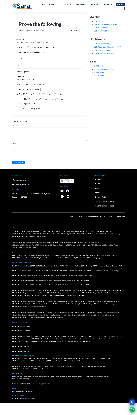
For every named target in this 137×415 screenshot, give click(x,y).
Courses (98, 188)
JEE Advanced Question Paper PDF (34, 242)
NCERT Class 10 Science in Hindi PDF (109, 336)
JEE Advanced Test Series (104, 53)
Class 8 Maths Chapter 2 (61, 312)
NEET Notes (99, 73)
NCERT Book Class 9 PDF (20, 347)
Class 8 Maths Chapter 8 (54, 315)
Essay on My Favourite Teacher (45, 376)
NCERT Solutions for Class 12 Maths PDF (49, 266)
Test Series (80, 4)
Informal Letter (17, 384)
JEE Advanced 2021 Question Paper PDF (25, 245)
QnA (14, 388)
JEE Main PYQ (100, 21)
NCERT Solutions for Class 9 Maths (23, 301)
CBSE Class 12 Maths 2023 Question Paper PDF (64, 358)
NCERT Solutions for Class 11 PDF (23, 271)
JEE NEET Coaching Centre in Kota (23, 398)
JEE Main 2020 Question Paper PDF (24, 234)
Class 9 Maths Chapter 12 (20, 306)
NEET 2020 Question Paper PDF (107, 255)
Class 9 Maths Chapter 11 (105, 304)
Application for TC (46, 384)
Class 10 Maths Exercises (75, 295)
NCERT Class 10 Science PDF (87, 336)
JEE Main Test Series (102, 31)
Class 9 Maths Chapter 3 (77, 301)
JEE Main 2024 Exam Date (89, 234)
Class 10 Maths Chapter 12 (21, 295)
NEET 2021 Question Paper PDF (85, 255)
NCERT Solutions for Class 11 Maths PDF (49, 271)
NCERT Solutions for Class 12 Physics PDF (77, 266)
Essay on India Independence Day (67, 376)
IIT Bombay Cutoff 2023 (20, 236)
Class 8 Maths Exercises (55, 317)
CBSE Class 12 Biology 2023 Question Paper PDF (63, 361)
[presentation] (33, 43)
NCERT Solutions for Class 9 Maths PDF (48, 280)
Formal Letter (26, 384)
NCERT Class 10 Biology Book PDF (49, 341)
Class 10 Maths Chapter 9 (73, 293)
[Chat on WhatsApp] (132, 409)
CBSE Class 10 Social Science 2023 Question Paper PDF (30, 369)
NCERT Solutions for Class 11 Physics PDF (77, 271)
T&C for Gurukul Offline (104, 201)
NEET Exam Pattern (57, 258)
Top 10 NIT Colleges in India (37, 236)
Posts (97, 184)
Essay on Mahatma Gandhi (100, 376)
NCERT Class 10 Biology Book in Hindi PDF (76, 341)
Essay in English (17, 376)
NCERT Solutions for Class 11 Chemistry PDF (106, 271)
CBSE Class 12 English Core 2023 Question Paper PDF (30, 358)
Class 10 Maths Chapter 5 (115, 290)
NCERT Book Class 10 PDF (21, 336)
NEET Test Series (101, 76)
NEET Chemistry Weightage (74, 258)
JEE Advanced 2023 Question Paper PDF (59, 242)
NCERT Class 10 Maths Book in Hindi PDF (49, 339)
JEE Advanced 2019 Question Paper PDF (80, 245)
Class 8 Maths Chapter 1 (44, 312)
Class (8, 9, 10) (65, 4)
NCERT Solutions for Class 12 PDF (23, 266)
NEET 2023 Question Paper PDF (41, 255)
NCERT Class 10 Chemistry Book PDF (24, 341)
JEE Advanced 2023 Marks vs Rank (105, 245)
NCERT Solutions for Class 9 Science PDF (75, 280)
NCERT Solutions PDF (21, 263)
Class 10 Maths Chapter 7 (38, 293)
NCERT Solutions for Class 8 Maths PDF (48, 285)
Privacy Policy (101, 197)
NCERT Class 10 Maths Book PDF (23, 339)
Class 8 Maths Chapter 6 (20, 315)
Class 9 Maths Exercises (38, 306)
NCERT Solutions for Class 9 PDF (23, 280)
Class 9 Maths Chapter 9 (70, 304)
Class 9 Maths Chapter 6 (20, 304)
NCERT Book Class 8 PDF (20, 351)
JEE (43, 4)
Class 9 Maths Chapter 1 (44, 301)
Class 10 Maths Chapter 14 (57, 295)
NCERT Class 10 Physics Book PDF (75, 339)
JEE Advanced (17, 242)
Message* (15, 125)
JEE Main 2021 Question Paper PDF (100, 231)
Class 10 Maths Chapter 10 (91, 293)
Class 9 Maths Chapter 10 (87, 304)
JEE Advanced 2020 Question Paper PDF (53, 245)
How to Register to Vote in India (22, 392)
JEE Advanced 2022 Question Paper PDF (87, 242)
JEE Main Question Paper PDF (29, 231)
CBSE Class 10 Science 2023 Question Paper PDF (61, 366)
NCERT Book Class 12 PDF (21, 326)
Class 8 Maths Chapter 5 (111, 312)
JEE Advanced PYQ (102, 44)
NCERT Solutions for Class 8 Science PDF (75, 285)
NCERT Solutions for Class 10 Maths (24, 290)
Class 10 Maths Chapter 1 (45, 290)
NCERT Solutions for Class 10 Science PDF (77, 275)
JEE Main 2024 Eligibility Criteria (108, 234)
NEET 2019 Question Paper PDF (22, 258)
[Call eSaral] (132, 402)
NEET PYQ (98, 66)
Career (98, 179)
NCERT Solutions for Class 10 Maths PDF (49, 275)
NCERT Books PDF (20, 323)
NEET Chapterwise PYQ (104, 69)
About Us (108, 4)
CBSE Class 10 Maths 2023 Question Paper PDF (28, 366)
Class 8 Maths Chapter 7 (37, 315)
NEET (51, 4)
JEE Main (15, 231)
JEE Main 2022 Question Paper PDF (75, 231)
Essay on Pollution (84, 376)
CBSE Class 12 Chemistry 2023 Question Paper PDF (29, 361)
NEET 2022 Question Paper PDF (63, 255)
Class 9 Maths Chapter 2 (61, 301)
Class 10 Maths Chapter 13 (39, 295)
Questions (99, 193)
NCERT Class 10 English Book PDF (42, 336)
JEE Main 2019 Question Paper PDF (48, 234)
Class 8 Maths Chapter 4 (94, 312)
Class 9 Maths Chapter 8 (54, 304)
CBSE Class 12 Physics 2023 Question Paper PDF (97, 358)
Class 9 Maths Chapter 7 (37, 304)
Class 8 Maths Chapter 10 (87, 315)
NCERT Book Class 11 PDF (21, 331)
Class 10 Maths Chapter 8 (55, 293)
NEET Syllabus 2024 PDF (42, 258)
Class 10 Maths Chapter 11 (109, 293)
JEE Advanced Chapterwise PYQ (107, 47)
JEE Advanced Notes (102, 50)
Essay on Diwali (29, 376)
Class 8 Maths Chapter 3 (77, 312)
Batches (120, 4)
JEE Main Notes (100, 28)
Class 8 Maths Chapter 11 (105, 315)
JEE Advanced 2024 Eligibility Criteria (24, 247)
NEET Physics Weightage (92, 258)
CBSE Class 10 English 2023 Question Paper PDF (94, 366)
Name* (14, 143)
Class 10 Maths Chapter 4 (97, 290)
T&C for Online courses (104, 206)
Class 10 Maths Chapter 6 (20, 293)
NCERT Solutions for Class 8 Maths (23, 312)
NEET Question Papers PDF (21, 255)
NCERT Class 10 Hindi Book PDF (65, 336)
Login (121, 8)
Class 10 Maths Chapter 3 (80, 290)
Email (13, 152)
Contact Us (94, 4)
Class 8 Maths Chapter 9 (70, 315)
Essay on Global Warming (20, 379)
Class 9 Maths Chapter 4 (94, 301)
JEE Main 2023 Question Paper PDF (51, 231)
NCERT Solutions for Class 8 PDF (23, 285)
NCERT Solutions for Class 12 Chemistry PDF (107, 266)
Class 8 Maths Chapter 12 (20, 317)
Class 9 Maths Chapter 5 (111, 301)
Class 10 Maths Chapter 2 (62, 290)
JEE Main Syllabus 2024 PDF (70, 234)
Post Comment (18, 162)
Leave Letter (36, 384)
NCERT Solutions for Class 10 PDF (23, 275)
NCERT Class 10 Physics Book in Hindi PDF (101, 339)
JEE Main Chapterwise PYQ (105, 24)
